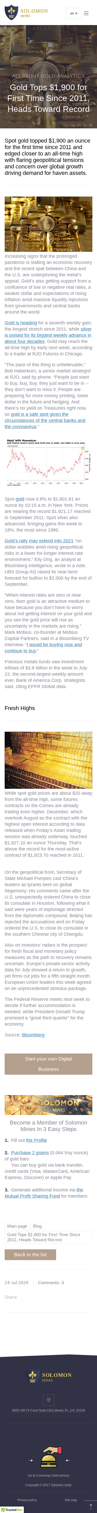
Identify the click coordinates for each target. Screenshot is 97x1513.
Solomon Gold (61, 1485)
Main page (17, 1226)
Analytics (71, 76)
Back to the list (30, 1254)
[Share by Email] (68, 1297)
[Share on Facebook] (28, 1297)
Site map (71, 1500)
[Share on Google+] (41, 1297)
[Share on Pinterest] (55, 1297)
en (72, 13)
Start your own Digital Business (48, 1064)
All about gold (33, 76)
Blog (37, 1226)
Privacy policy (27, 1500)
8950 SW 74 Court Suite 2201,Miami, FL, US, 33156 (48, 1410)
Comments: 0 (51, 1282)
